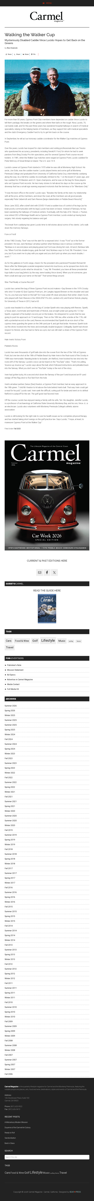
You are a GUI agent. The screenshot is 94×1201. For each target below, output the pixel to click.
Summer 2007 (11, 1060)
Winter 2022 (10, 773)
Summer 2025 (11, 720)
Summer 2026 (11, 706)
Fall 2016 (9, 887)
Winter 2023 (10, 753)
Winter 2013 (10, 959)
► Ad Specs (10, 675)
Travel (9, 647)
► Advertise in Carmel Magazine (19, 679)
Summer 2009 (11, 1026)
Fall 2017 (9, 868)
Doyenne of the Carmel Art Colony (17, 1128)
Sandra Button (10, 1138)
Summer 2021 (11, 801)
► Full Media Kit (12, 689)
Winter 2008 (10, 1050)
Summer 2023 (11, 763)
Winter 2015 (10, 921)
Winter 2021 (10, 792)
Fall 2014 (9, 926)
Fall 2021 (9, 797)
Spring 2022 (10, 787)
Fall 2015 (9, 907)
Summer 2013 (11, 950)
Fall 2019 (9, 830)
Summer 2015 (11, 911)
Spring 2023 (10, 768)
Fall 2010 (9, 1002)
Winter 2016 (10, 902)
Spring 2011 (10, 993)
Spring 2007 (10, 1064)
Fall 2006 (9, 1074)
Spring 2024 (10, 749)
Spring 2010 (10, 1012)
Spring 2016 (10, 897)
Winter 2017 (10, 883)
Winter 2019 (10, 844)
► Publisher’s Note (13, 665)
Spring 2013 (10, 954)
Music (61, 640)
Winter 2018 (10, 863)
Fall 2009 (9, 1021)
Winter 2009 (10, 1036)
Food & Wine (22, 640)
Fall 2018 (9, 849)
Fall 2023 (9, 758)
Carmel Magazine (47, 16)
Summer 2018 (11, 854)
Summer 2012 (11, 969)
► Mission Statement (14, 670)
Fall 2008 (9, 1040)
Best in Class (10, 1143)
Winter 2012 (10, 978)
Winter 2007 (10, 1069)
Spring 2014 (10, 935)
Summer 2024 (11, 744)
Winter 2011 (10, 997)
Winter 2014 (10, 940)
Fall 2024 (9, 739)
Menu (49, 3)
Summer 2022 (11, 782)
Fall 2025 (17, 429)
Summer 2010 (11, 1007)
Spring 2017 (10, 878)
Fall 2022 (9, 777)
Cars (8, 640)
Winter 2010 (10, 1017)
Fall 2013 (9, 945)
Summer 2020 (11, 816)
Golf (35, 640)
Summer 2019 (11, 835)
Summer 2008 (11, 1045)
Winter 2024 (10, 734)
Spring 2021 (10, 806)
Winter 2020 (10, 811)
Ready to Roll (10, 1133)
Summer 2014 (11, 930)
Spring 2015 (10, 916)
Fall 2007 (9, 1055)
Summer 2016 (11, 892)
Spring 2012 (10, 974)
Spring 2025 (10, 730)
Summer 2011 (11, 988)
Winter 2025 (10, 715)
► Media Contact (12, 684)
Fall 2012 (9, 964)
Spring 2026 (10, 710)
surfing (71, 641)
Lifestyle (48, 640)
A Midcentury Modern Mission (16, 1122)
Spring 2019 (10, 840)
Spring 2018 (10, 859)
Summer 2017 (11, 873)
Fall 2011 (9, 983)
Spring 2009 (10, 1031)
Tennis (79, 641)
